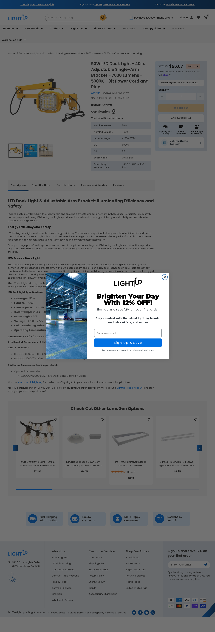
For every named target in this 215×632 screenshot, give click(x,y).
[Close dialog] (165, 277)
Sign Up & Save (128, 343)
